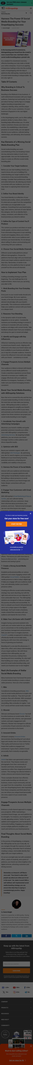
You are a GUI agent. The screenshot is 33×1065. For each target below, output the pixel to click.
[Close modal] (30, 513)
